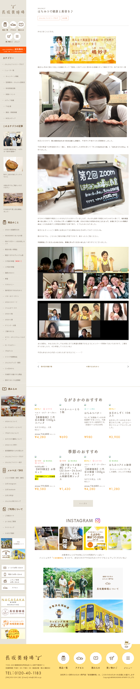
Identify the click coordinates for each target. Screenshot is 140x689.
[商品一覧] (5, 24)
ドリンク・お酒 (10, 325)
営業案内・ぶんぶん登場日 (15, 82)
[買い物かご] (9, 36)
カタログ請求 (9, 533)
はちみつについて (11, 421)
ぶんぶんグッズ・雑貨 (12, 362)
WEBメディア (11, 118)
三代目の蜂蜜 (14, 261)
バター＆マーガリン (12, 296)
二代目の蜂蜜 (9, 267)
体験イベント (10, 94)
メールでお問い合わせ (15, 567)
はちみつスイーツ (11, 302)
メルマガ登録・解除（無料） (15, 478)
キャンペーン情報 (12, 76)
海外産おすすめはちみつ (13, 290)
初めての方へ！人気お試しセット (15, 242)
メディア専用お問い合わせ (14, 581)
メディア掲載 (9, 100)
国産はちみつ (9, 273)
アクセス (15, 587)
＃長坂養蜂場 (58, 558)
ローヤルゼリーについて (13, 427)
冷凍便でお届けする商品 (13, 374)
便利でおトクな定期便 (12, 380)
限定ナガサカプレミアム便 (14, 255)
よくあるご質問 (10, 521)
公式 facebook (10, 489)
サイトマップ (9, 527)
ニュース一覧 (9, 70)
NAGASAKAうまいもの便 (13, 235)
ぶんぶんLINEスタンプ (13, 501)
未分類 (64, 18)
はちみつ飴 (9, 314)
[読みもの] (21, 24)
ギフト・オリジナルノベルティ (15, 338)
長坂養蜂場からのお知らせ (14, 451)
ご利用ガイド (9, 516)
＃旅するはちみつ (92, 366)
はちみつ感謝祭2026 (12, 230)
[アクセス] (13, 24)
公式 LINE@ (9, 495)
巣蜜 (6, 279)
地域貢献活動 (10, 88)
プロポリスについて (12, 433)
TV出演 (8, 106)
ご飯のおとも (9, 331)
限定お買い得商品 (11, 249)
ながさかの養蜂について (13, 439)
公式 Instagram (10, 484)
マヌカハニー (9, 284)
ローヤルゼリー (10, 345)
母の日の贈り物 (46, 366)
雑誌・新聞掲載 (11, 112)
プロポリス (9, 351)
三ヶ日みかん (9, 368)
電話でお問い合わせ (15, 574)
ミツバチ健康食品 (11, 357)
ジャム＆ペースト (11, 308)
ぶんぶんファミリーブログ (14, 64)
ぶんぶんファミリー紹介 (13, 462)
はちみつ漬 (9, 319)
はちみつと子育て (11, 445)
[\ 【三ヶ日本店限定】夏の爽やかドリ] (46, 538)
